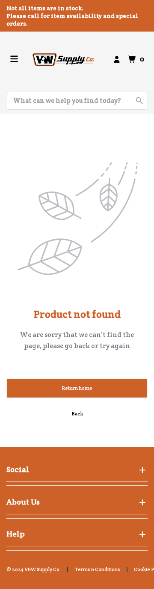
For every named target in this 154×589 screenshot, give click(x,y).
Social (17, 469)
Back (77, 413)
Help (15, 534)
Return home (77, 388)
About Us (23, 502)
